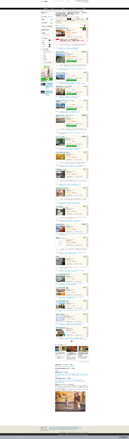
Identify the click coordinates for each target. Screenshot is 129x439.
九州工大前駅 (71, 166)
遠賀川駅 (69, 203)
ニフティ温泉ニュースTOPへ (83, 361)
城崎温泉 (59, 428)
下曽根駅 (69, 221)
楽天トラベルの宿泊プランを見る (71, 61)
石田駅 (78, 221)
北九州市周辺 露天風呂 (62, 284)
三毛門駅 (75, 253)
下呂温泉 (62, 428)
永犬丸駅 (65, 234)
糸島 (63, 366)
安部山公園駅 (75, 221)
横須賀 (54, 429)
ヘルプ (82, 432)
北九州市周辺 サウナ (62, 253)
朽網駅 (71, 221)
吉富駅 (75, 271)
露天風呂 (66, 373)
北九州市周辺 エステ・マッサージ (78, 148)
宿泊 (56, 373)
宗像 (62, 366)
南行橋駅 (72, 324)
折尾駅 (62, 69)
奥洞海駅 (65, 69)
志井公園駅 (84, 338)
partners (20, 437)
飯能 (61, 429)
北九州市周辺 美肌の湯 (77, 132)
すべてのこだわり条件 (47, 62)
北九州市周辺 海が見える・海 (63, 83)
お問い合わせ (86, 432)
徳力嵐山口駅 (81, 338)
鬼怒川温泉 (79, 428)
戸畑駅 (73, 112)
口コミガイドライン (77, 432)
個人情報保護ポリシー (62, 434)
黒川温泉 (73, 428)
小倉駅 (71, 97)
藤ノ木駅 (75, 112)
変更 (51, 19)
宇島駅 (66, 133)
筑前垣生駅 (78, 203)
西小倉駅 (74, 97)
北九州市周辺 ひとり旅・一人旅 (75, 82)
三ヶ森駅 (86, 233)
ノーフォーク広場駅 (77, 83)
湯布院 (76, 428)
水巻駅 (72, 203)
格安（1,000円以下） (71, 373)
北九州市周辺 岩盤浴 (62, 324)
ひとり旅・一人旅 (84, 373)
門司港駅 (69, 83)
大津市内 (73, 429)
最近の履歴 (85, 1)
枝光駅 (78, 112)
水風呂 (56, 376)
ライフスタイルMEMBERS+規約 (80, 434)
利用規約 (74, 434)
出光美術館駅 (72, 83)
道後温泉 (70, 428)
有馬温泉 (56, 428)
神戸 (76, 429)
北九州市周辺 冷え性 (80, 68)
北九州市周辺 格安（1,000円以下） (64, 166)
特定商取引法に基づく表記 (69, 434)
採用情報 (87, 434)
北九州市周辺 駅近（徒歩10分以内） (64, 112)
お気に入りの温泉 (79, 1)
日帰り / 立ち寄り (46, 34)
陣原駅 (74, 284)
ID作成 (87, 2)
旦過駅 (77, 97)
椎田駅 (63, 133)
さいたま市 (58, 429)
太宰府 (60, 366)
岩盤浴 (44, 55)
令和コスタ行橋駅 (78, 324)
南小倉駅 (80, 166)
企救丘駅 (77, 338)
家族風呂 (45, 58)
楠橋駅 (62, 234)
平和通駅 (69, 97)
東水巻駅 (75, 203)
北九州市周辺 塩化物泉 (62, 68)
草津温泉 (50, 428)
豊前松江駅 (60, 133)
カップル (77, 373)
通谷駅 (60, 311)
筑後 (70, 366)
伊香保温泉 (66, 428)
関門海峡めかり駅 (83, 83)
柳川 (68, 366)
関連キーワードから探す (45, 430)
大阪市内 (67, 429)
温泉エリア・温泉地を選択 (47, 26)
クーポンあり (66, 20)
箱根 (53, 428)
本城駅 (85, 68)
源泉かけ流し (45, 59)
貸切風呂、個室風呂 (61, 382)
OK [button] (123, 437)
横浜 (50, 429)
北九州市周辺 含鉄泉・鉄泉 (69, 202)
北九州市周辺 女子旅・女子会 (63, 97)
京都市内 (70, 429)
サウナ (64, 373)
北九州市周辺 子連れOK (62, 220)
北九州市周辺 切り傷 (74, 68)
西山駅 (60, 234)
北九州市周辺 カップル (68, 96)
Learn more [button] (53, 437)
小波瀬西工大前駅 (67, 324)
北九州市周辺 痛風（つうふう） (63, 203)
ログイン (84, 2)
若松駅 (70, 112)
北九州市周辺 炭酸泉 (62, 233)
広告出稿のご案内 (70, 432)
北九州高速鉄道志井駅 (72, 338)
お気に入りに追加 (79, 36)
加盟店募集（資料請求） (63, 432)
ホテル (80, 373)
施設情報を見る (70, 36)
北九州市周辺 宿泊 (68, 68)
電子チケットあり (59, 20)
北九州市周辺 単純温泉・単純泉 (63, 132)
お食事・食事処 (59, 373)
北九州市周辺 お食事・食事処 (63, 149)
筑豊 (72, 366)
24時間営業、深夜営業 (47, 52)
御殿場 (64, 429)
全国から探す (50, 16)
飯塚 (74, 366)
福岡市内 (56, 366)
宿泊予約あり (73, 20)
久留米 (66, 366)
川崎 (52, 429)
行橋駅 (74, 324)
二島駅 (60, 69)
